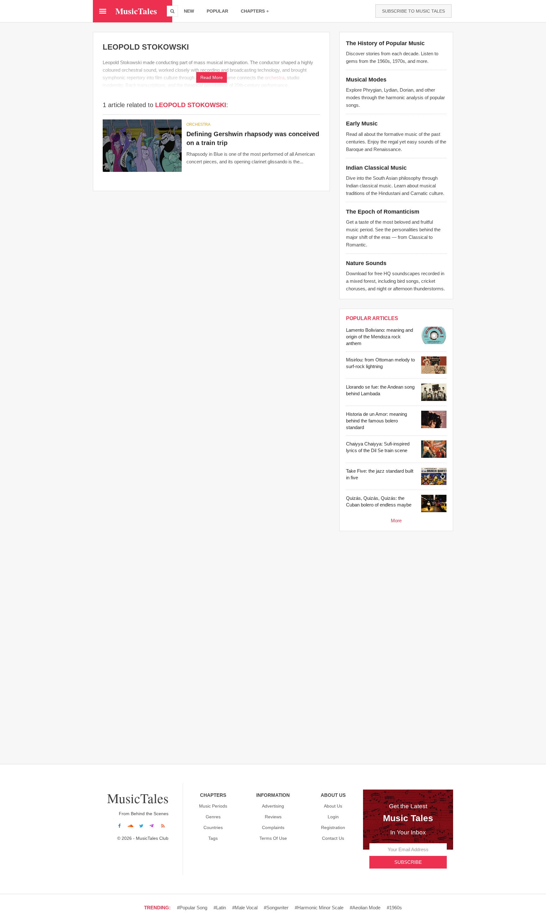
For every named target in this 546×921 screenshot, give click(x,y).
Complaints (273, 827)
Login (333, 816)
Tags (213, 838)
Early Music (362, 123)
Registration (333, 827)
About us (333, 806)
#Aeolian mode (365, 907)
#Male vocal (245, 907)
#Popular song (192, 907)
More (396, 520)
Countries (213, 827)
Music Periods (213, 806)
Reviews (273, 816)
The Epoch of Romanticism (382, 212)
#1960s (394, 907)
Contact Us (333, 838)
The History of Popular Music (385, 43)
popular (217, 11)
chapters (253, 11)
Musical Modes (366, 79)
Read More (211, 77)
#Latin (220, 907)
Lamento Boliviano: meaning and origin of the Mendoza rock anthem (379, 336)
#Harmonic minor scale (319, 907)
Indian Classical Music (376, 168)
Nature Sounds (366, 263)
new (189, 11)
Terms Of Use (273, 838)
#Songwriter (276, 907)
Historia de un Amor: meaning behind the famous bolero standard (376, 420)
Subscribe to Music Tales (413, 11)
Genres (213, 816)
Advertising (273, 806)
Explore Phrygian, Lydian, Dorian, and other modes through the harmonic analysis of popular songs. (395, 97)
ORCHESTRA (198, 124)
